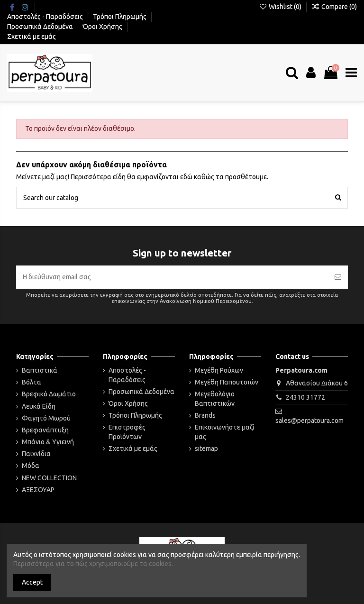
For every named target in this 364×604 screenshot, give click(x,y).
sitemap (206, 448)
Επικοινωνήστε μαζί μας (225, 431)
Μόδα (30, 465)
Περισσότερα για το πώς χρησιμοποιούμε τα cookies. (93, 563)
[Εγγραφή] (338, 277)
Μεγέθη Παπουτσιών (226, 382)
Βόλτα (31, 382)
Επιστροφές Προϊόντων (127, 431)
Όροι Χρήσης (103, 26)
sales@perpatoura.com (309, 420)
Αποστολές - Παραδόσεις (45, 16)
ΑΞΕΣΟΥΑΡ (38, 490)
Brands (205, 415)
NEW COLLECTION (49, 478)
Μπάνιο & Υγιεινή (48, 442)
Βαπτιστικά (39, 370)
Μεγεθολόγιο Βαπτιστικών (215, 398)
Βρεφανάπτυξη (45, 430)
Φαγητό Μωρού (46, 418)
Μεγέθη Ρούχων (219, 370)
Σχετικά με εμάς (31, 36)
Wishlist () (285, 6)
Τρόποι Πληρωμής (120, 16)
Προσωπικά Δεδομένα (40, 26)
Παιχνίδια (36, 454)
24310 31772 (305, 397)
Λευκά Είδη (38, 406)
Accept (32, 582)
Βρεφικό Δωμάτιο (49, 394)
